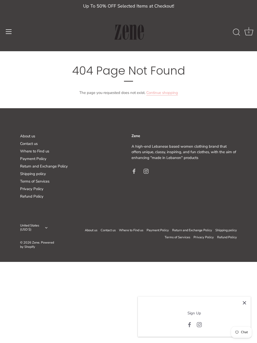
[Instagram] (199, 324)
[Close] (244, 302)
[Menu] (8, 31)
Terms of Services (34, 181)
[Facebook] (189, 324)
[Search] (236, 32)
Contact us (29, 143)
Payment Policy (33, 158)
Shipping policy (33, 173)
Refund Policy (31, 196)
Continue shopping (162, 92)
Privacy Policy (31, 188)
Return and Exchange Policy (44, 166)
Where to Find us (34, 151)
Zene (35, 242)
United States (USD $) (29, 228)
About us (27, 136)
